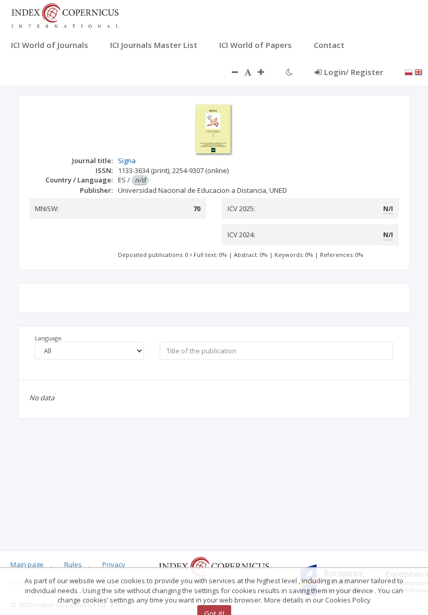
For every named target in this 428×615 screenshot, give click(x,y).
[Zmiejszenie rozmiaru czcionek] (230, 71)
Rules (73, 564)
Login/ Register (353, 72)
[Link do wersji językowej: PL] (409, 71)
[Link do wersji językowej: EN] (418, 71)
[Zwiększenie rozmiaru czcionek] (266, 71)
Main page (27, 564)
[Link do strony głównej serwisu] (64, 14)
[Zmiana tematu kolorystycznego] (289, 71)
